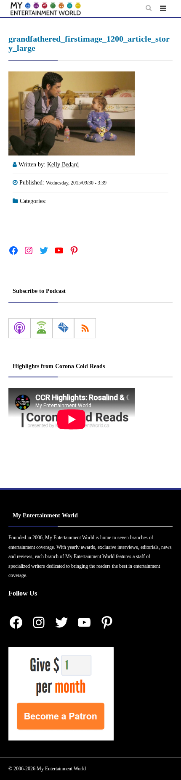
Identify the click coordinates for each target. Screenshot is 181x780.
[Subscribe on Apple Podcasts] (19, 328)
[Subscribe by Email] (63, 328)
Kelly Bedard (63, 164)
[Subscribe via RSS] (85, 328)
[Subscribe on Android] (41, 328)
